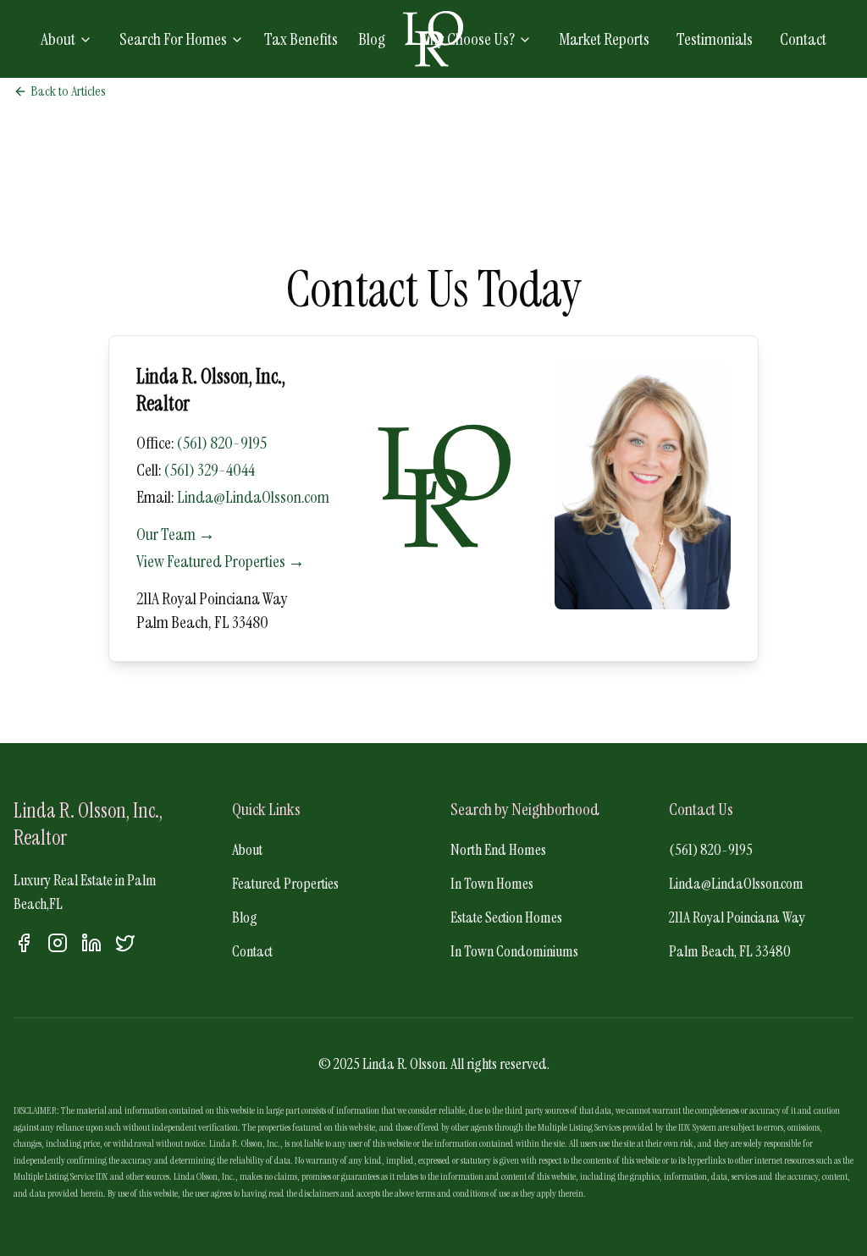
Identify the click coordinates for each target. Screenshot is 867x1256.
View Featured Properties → (220, 561)
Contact (803, 39)
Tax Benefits (301, 39)
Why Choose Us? (467, 39)
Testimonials (714, 39)
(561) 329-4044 (209, 470)
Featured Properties (285, 883)
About (58, 39)
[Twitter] (125, 943)
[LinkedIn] (91, 943)
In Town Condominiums (514, 951)
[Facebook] (24, 943)
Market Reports (604, 39)
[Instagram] (57, 943)
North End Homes (498, 850)
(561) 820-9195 (222, 443)
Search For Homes (173, 39)
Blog (371, 39)
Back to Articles (68, 91)
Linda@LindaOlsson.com (253, 497)
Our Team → (175, 534)
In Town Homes (491, 883)
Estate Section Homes (506, 917)
